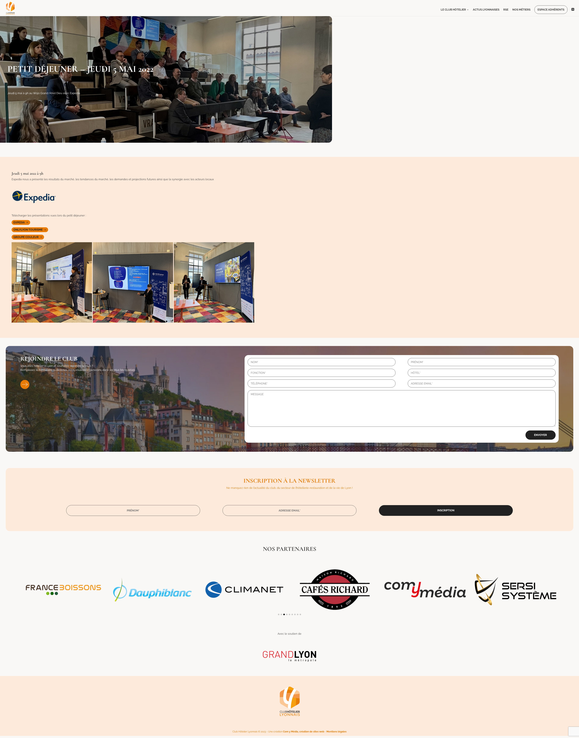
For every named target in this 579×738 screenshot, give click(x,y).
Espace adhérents (551, 9)
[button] (278, 614)
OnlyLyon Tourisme (28, 229)
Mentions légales (336, 731)
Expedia (19, 222)
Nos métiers (521, 10)
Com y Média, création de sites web (303, 731)
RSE (505, 10)
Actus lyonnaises (486, 10)
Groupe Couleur (26, 237)
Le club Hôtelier (453, 10)
